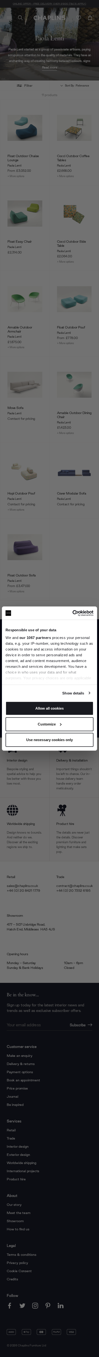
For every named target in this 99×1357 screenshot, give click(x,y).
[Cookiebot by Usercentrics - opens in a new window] (72, 613)
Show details (73, 693)
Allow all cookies (49, 708)
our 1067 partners (35, 637)
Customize (47, 724)
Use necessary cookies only (49, 740)
